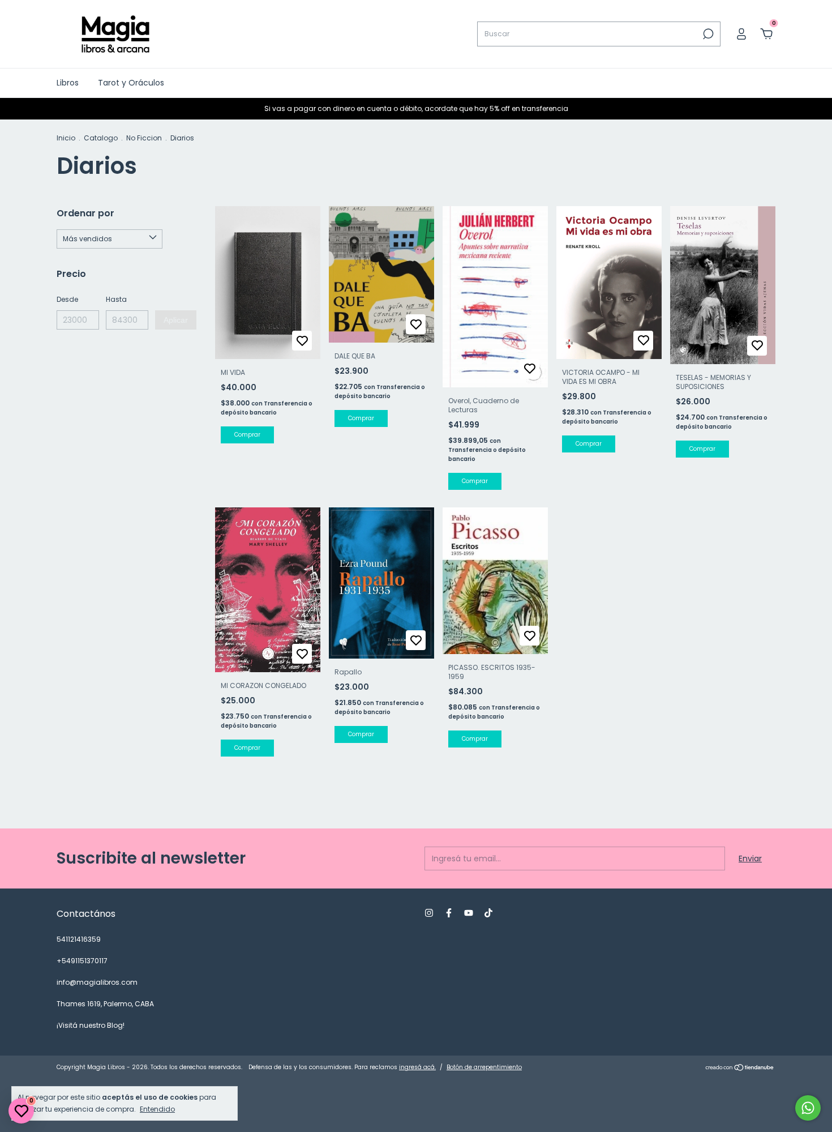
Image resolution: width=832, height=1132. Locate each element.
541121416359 (79, 939)
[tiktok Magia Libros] (488, 913)
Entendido (157, 1108)
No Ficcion (144, 138)
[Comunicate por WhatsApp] (808, 1108)
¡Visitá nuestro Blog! (91, 1025)
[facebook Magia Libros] (448, 913)
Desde (67, 299)
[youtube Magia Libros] (468, 913)
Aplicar (176, 319)
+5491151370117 (82, 961)
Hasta (116, 299)
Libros (68, 82)
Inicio (66, 138)
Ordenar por (85, 213)
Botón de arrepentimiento (484, 1067)
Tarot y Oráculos (131, 82)
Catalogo (101, 138)
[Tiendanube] (740, 1068)
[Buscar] (707, 34)
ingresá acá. (417, 1067)
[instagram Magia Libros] (429, 913)
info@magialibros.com (97, 982)
